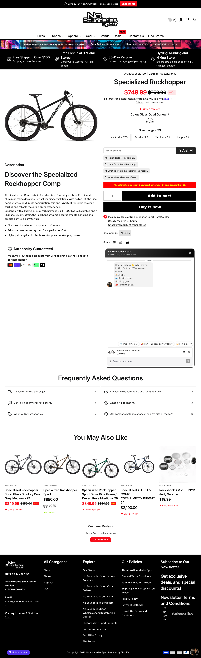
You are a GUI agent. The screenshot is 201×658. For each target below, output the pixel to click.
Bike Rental (89, 641)
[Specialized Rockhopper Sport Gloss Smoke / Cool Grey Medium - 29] (23, 464)
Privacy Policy (130, 598)
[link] (114, 242)
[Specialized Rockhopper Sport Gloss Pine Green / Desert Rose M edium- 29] (100, 464)
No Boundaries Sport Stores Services (99, 578)
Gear (46, 588)
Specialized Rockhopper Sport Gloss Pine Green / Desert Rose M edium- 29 (100, 494)
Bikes (47, 570)
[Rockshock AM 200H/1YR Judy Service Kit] (177, 464)
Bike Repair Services (94, 629)
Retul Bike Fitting (92, 635)
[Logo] (100, 19)
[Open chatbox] (194, 650)
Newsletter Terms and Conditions (134, 613)
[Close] (190, 253)
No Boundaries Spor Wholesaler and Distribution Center (99, 612)
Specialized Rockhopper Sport (60, 492)
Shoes (47, 576)
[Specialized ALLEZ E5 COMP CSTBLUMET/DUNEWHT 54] (139, 464)
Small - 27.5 (141, 137)
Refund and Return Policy (136, 582)
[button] (188, 20)
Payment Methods (132, 605)
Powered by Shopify (118, 652)
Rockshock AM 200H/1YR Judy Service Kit (177, 492)
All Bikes (125, 233)
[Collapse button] (52, 392)
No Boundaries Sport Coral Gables (98, 588)
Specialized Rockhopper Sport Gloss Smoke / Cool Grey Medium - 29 (22, 494)
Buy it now (150, 207)
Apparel (48, 582)
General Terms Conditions (136, 576)
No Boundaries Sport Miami (98, 602)
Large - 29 (183, 137)
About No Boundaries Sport (137, 570)
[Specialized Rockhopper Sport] (61, 464)
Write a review (100, 539)
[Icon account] (181, 20)
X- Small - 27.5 (119, 137)
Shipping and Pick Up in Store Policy (139, 590)
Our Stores (89, 570)
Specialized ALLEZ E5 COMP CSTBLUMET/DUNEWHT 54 (138, 496)
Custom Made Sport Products (100, 623)
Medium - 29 (162, 137)
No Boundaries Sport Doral (98, 596)
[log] (149, 302)
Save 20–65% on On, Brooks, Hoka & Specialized (93, 3)
